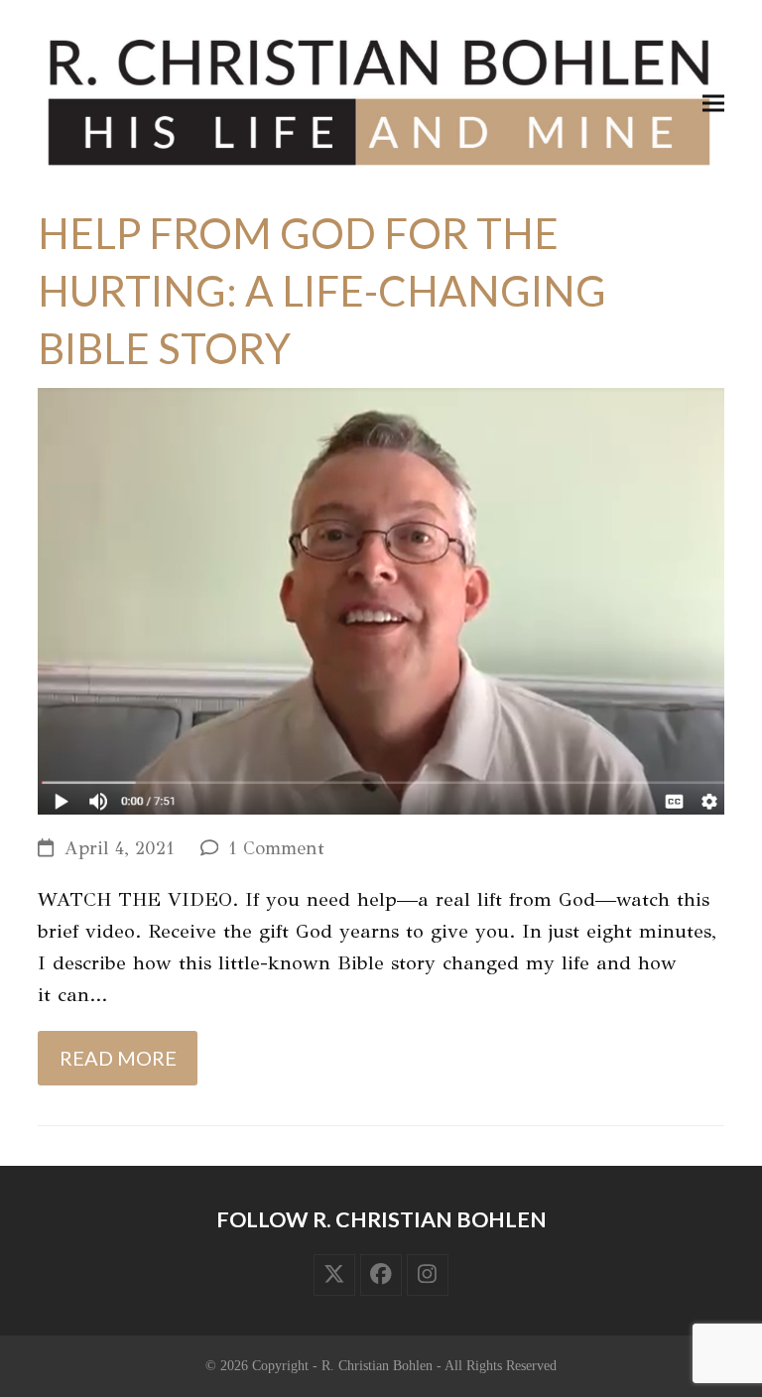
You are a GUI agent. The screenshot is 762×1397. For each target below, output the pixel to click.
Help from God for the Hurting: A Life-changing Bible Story (322, 290)
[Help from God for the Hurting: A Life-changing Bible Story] (380, 599)
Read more (118, 1058)
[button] (713, 102)
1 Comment (276, 848)
